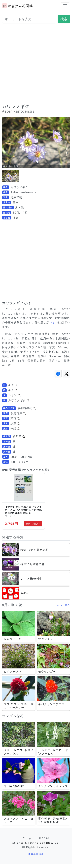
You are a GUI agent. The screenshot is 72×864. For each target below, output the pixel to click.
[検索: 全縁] (18, 428)
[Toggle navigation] (65, 6)
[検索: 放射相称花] (34, 408)
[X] (66, 373)
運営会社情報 (36, 854)
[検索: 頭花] (18, 418)
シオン (53, 322)
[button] (10, 176)
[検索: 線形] (18, 423)
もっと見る (63, 605)
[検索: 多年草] (23, 436)
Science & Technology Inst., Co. (36, 842)
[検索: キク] (16, 385)
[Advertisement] (36, 65)
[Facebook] (58, 373)
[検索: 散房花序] (24, 413)
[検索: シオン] (19, 395)
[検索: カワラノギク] (28, 400)
